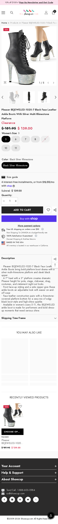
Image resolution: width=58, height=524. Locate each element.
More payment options (29, 225)
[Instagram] (12, 499)
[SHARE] (54, 210)
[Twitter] (36, 499)
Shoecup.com (27, 518)
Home (4, 22)
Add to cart (22, 210)
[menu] (3, 12)
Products (14, 22)
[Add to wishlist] (20, 406)
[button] (48, 82)
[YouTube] (28, 499)
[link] (48, 210)
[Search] (12, 12)
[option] (29, 56)
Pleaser (5, 437)
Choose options (13, 431)
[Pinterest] (20, 499)
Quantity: (6, 195)
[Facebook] (4, 499)
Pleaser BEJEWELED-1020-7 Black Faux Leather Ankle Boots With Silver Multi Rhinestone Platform (12, 442)
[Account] (46, 12)
